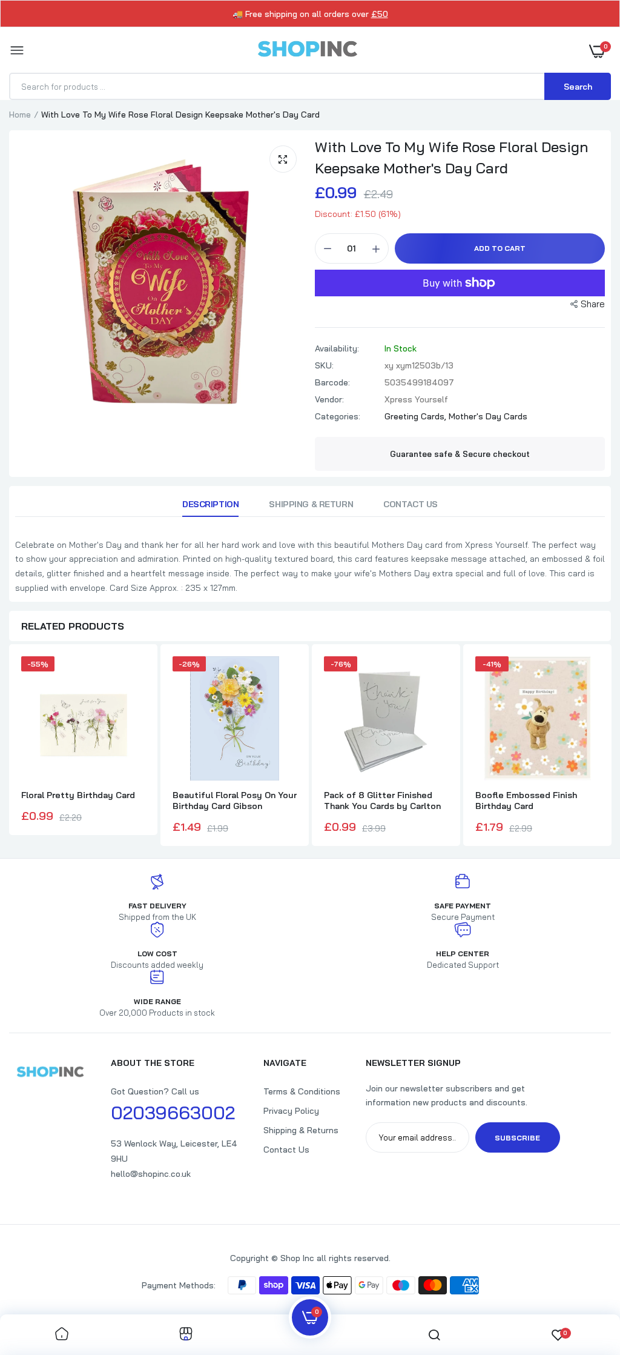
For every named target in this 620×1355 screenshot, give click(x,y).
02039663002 (173, 1112)
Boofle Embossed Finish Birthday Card (526, 800)
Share (593, 304)
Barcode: (332, 382)
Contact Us (410, 504)
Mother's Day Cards (488, 416)
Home (20, 114)
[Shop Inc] (307, 51)
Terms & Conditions (301, 1091)
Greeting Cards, (416, 416)
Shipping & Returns (300, 1130)
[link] (62, 1335)
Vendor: (329, 399)
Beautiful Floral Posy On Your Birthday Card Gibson (235, 800)
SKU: (324, 365)
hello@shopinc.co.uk (151, 1173)
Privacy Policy (291, 1110)
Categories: (337, 416)
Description (210, 504)
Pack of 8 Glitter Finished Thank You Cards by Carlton (382, 800)
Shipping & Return (311, 504)
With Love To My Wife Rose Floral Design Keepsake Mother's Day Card (452, 157)
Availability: (337, 348)
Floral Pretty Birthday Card (78, 795)
